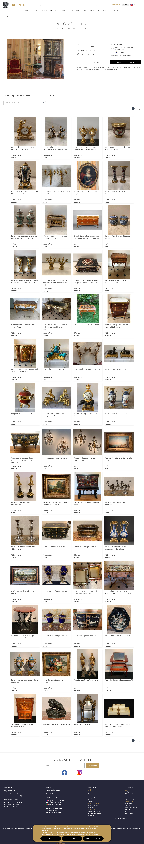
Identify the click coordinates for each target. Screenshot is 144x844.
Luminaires (128, 796)
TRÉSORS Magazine (54, 802)
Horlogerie (128, 792)
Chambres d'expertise (10, 806)
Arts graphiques (93, 798)
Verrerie (127, 811)
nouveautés (116, 5)
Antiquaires (103, 11)
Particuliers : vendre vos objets (13, 796)
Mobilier (27, 11)
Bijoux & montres (49, 11)
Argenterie (128, 809)
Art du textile (129, 813)
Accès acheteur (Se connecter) (13, 802)
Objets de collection (94, 811)
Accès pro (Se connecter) (11, 794)
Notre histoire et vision (53, 790)
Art (36, 11)
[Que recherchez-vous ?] (96, 5)
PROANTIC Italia (51, 794)
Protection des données (53, 812)
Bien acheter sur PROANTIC (12, 804)
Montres (91, 807)
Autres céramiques (131, 807)
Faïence (127, 806)
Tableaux (91, 802)
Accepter (51, 838)
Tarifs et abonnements (10, 792)
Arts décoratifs (129, 800)
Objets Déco (74, 11)
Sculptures (91, 800)
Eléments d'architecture (133, 794)
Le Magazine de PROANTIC (57, 800)
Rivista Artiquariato (54, 804)
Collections (89, 11)
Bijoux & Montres (94, 804)
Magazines (116, 11)
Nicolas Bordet (21, 17)
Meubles (91, 792)
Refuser (72, 838)
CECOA (122, 52)
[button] (40, 102)
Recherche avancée (121, 818)
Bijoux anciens (93, 806)
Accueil (6, 17)
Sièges (90, 794)
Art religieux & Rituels (95, 813)
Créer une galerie (9, 790)
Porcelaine (128, 804)
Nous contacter (51, 792)
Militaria (91, 815)
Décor (62, 11)
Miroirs (127, 798)
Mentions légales (51, 810)
